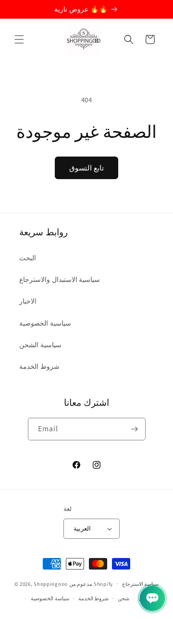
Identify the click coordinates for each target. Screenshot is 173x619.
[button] (19, 39)
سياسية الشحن (40, 344)
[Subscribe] (134, 429)
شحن (123, 598)
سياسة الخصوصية (50, 598)
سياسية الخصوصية (45, 323)
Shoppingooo (51, 583)
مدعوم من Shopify (91, 583)
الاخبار (28, 301)
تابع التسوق (86, 167)
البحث (27, 258)
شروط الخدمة (39, 366)
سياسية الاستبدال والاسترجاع (59, 279)
